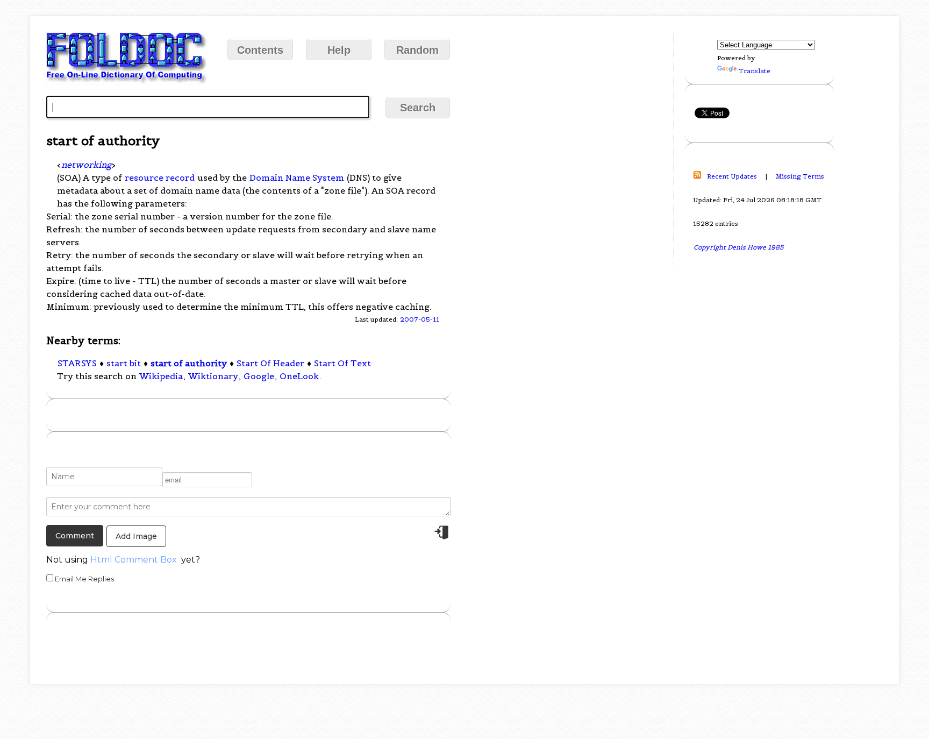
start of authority (189, 363)
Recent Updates (732, 176)
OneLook (299, 376)
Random (417, 50)
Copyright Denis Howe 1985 (739, 247)
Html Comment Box (133, 560)
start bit (123, 363)
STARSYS (77, 363)
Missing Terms (800, 176)
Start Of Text (342, 363)
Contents (260, 50)
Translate (754, 71)
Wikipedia (161, 376)
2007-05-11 (419, 319)
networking (86, 164)
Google (259, 376)
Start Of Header (270, 363)
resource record (160, 177)
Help (339, 50)
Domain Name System (296, 177)
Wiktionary (213, 376)
